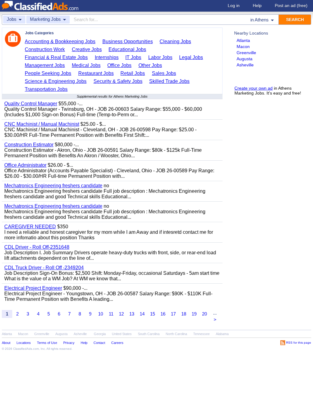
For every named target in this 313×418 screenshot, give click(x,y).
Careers (117, 343)
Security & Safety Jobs (118, 81)
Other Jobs (150, 65)
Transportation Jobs (46, 89)
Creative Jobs (87, 49)
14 (142, 313)
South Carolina (149, 334)
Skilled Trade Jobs (169, 81)
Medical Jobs (86, 65)
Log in (234, 5)
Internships (107, 57)
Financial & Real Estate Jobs (56, 57)
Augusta (244, 58)
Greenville (246, 52)
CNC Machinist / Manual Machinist (41, 124)
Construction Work (45, 49)
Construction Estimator (28, 144)
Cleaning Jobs (175, 41)
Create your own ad (253, 88)
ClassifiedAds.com (26, 348)
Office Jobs (119, 65)
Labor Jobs (160, 57)
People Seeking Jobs (48, 73)
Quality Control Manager (30, 103)
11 (111, 313)
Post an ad (291, 5)
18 (183, 313)
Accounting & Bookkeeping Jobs (60, 41)
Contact (99, 343)
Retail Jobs (132, 73)
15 (152, 313)
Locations (24, 343)
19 (194, 313)
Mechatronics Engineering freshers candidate (53, 185)
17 (173, 313)
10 (100, 313)
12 (121, 313)
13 (131, 313)
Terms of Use (47, 343)
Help (257, 5)
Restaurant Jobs (96, 73)
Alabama (222, 334)
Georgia (100, 334)
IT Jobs (133, 57)
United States (122, 334)
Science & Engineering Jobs (56, 81)
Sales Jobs (164, 73)
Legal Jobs (191, 57)
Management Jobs (45, 65)
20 (204, 313)
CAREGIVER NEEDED (30, 226)
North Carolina (176, 334)
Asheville (245, 64)
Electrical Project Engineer (33, 288)
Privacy (69, 343)
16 (162, 313)
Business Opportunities (127, 41)
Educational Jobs (127, 49)
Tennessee (201, 334)
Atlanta (243, 40)
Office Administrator (25, 165)
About (6, 343)
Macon (243, 46)
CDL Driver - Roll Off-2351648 (36, 247)
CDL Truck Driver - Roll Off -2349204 (44, 267)
